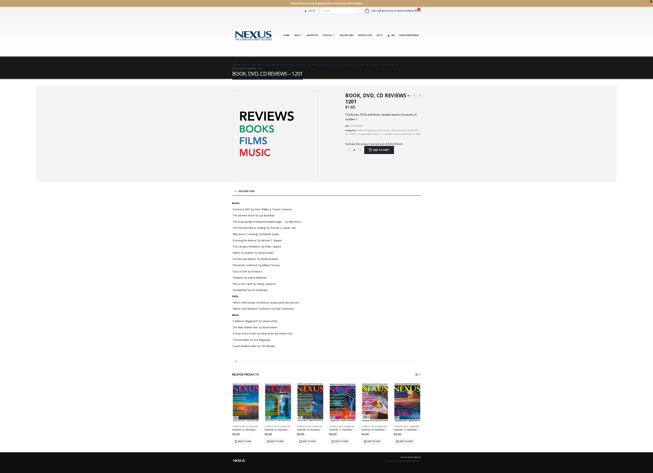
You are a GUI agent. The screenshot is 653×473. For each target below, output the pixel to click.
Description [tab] (246, 191)
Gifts (379, 35)
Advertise (312, 35)
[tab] (326, 359)
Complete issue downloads (245, 426)
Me (393, 35)
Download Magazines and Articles (373, 130)
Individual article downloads (404, 130)
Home (286, 35)
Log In (311, 10)
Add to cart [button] (245, 441)
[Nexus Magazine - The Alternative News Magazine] (253, 35)
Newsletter (365, 35)
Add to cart (381, 149)
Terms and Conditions (410, 457)
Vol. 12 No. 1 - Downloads (357, 134)
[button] (416, 374)
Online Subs (347, 35)
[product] (246, 402)
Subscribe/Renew (409, 35)
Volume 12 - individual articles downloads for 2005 (395, 134)
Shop (297, 35)
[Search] (358, 11)
